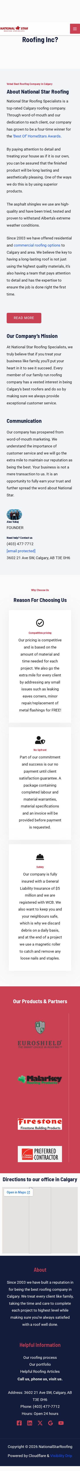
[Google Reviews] (50, 1423)
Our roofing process (40, 1357)
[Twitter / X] (40, 1423)
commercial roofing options (37, 245)
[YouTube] (61, 1423)
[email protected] (21, 551)
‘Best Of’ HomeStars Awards (37, 136)
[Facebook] (19, 1423)
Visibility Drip (61, 1455)
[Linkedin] (29, 1423)
